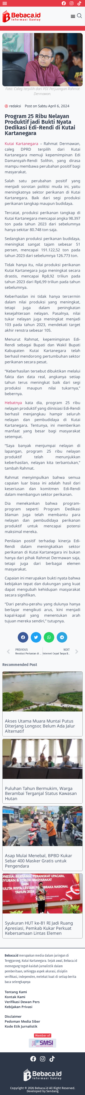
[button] (23, 637)
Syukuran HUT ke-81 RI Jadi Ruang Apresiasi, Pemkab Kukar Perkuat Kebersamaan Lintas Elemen (39, 928)
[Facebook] (63, 3)
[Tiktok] (79, 3)
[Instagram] (71, 3)
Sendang (52, 1091)
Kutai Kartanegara (21, 143)
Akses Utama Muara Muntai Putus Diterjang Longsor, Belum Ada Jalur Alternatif (40, 726)
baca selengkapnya (17, 982)
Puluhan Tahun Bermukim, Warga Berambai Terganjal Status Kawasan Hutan (41, 793)
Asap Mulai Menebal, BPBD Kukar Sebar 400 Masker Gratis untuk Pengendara (38, 860)
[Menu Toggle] (4, 3)
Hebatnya (13, 402)
